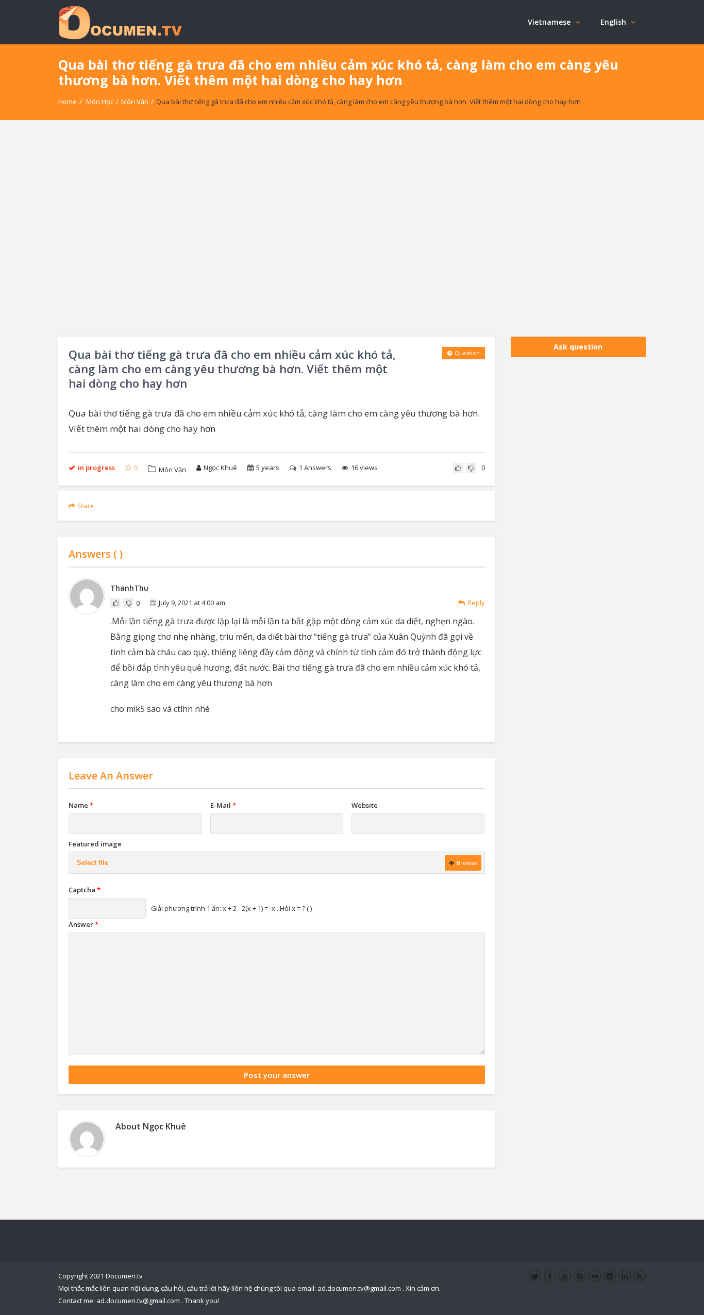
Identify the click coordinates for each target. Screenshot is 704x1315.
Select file (92, 863)
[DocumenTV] (120, 22)
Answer (83, 924)
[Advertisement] (352, 228)
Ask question (578, 347)
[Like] (458, 468)
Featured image (95, 843)
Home (67, 101)
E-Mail (223, 805)
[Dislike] (471, 468)
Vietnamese (549, 22)
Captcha (84, 889)
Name (81, 805)
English (613, 22)
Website (364, 805)
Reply (476, 602)
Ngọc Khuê (220, 467)
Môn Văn (134, 101)
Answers (315, 467)
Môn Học (99, 101)
